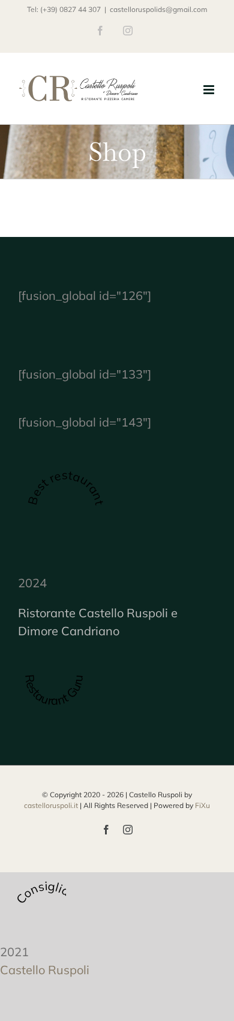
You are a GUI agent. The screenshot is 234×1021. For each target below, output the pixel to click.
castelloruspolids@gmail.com (159, 9)
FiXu (202, 805)
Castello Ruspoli (44, 969)
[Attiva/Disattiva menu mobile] (209, 89)
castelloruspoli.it (51, 805)
